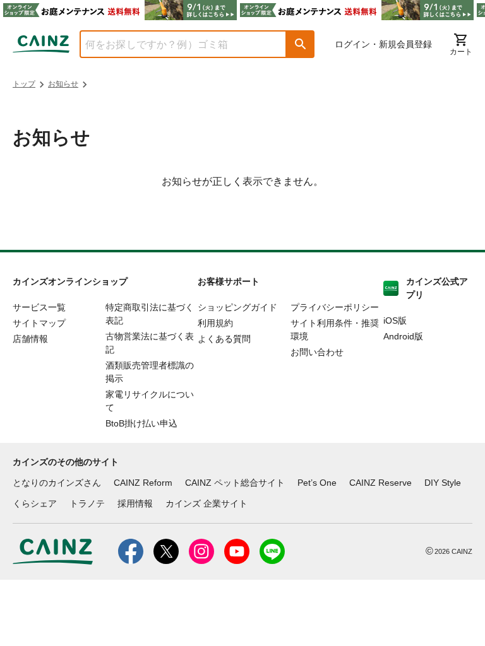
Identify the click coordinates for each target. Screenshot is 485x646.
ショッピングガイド (237, 307)
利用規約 (215, 323)
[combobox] (173, 44)
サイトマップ (39, 323)
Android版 (403, 336)
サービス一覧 (39, 307)
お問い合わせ (317, 352)
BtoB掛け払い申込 (141, 423)
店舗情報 (30, 339)
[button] (300, 44)
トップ (24, 83)
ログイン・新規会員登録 (383, 44)
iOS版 (395, 320)
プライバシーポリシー (334, 307)
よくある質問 (224, 339)
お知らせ (63, 83)
